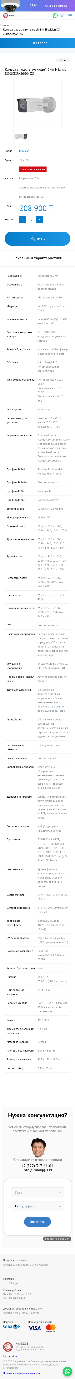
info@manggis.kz (37, 1170)
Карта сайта (10, 1356)
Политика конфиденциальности (21, 1373)
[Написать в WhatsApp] (67, 1371)
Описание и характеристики (37, 257)
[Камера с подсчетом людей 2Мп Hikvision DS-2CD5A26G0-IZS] (37, 104)
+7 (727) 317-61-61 (37, 1166)
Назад (62, 60)
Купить (37, 239)
